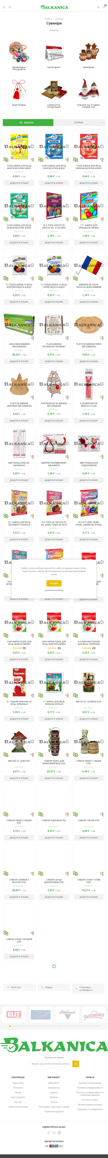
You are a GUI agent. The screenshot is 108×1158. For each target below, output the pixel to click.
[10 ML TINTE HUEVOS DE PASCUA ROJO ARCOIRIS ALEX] (89, 146)
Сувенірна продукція (54, 106)
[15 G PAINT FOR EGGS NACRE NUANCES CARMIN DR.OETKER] (19, 503)
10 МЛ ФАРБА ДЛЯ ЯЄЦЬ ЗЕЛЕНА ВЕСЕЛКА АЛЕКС (19, 226)
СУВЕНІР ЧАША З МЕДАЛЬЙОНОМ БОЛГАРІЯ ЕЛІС (89, 1001)
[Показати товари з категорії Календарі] (54, 51)
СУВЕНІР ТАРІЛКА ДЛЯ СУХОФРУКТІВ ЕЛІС (19, 999)
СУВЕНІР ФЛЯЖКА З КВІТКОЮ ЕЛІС (19, 881)
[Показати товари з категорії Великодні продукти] (19, 51)
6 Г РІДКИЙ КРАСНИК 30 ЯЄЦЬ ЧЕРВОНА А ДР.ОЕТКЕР (19, 704)
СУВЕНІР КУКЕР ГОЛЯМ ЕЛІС (88, 881)
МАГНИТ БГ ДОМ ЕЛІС (19, 761)
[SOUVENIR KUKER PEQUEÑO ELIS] (54, 920)
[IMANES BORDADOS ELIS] (89, 1098)
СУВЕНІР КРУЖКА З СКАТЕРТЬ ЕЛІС (54, 1059)
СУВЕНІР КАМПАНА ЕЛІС (54, 820)
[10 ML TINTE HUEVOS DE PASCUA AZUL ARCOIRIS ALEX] (54, 146)
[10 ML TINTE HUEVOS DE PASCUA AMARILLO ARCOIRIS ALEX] (19, 146)
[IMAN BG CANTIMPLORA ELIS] (89, 682)
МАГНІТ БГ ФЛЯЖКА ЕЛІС (89, 701)
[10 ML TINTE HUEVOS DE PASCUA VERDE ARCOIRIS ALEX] (19, 206)
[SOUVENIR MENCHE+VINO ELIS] (89, 920)
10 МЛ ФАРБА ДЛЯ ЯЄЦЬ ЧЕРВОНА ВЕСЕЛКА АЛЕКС (89, 167)
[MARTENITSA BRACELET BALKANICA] (19, 443)
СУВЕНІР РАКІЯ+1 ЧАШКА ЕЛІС (88, 762)
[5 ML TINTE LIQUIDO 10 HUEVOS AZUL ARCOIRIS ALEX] (54, 265)
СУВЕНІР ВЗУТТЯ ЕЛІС (54, 1117)
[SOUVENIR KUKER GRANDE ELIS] (89, 860)
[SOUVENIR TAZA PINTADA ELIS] (19, 1098)
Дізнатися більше (54, 590)
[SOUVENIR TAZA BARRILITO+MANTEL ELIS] (54, 979)
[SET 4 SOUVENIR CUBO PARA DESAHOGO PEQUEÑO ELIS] (54, 741)
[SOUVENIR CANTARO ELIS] (89, 801)
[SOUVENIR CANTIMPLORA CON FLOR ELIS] (19, 860)
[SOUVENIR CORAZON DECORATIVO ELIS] (54, 860)
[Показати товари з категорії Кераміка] (88, 51)
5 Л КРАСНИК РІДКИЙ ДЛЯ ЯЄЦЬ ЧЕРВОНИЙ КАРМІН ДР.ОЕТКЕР (89, 644)
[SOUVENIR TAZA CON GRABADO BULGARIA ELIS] (19, 1038)
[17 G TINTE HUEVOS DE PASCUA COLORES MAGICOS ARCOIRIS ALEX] (89, 206)
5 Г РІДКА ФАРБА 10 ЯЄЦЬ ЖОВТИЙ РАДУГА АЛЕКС (19, 285)
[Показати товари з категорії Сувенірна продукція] (54, 88)
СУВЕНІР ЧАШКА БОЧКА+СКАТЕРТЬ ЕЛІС (54, 999)
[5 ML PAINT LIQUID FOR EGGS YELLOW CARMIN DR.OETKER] (54, 622)
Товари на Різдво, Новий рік (89, 106)
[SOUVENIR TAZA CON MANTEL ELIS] (54, 1038)
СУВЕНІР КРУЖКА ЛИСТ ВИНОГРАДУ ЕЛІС (89, 1059)
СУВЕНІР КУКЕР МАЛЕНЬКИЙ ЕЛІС (54, 940)
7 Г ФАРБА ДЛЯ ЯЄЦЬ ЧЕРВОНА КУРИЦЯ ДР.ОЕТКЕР (54, 704)
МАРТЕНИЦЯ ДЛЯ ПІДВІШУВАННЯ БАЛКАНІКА (89, 465)
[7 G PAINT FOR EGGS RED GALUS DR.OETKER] (54, 682)
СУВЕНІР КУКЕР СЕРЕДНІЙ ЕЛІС (19, 940)
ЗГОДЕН (54, 583)
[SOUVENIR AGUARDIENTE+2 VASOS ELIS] (19, 801)
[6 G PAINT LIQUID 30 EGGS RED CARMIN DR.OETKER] (19, 682)
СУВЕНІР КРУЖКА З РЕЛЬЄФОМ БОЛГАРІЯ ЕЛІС (19, 1059)
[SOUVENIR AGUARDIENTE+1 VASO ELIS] (89, 741)
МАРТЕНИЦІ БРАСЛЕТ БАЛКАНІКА (19, 464)
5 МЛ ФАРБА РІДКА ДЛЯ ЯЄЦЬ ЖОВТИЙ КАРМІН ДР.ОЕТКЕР (54, 644)
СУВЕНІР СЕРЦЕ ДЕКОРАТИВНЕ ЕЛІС (54, 881)
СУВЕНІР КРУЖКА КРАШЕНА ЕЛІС (19, 1118)
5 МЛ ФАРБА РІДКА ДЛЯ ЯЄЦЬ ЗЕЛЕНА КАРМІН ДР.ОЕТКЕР (19, 644)
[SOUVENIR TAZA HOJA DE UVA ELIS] (89, 1038)
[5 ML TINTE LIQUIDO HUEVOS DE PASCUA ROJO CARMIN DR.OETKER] (89, 622)
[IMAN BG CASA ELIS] (19, 741)
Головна (48, 19)
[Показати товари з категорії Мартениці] (19, 88)
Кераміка (88, 67)
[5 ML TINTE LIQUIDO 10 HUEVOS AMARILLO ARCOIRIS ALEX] (19, 265)
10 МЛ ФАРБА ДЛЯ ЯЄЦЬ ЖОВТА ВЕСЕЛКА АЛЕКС (19, 167)
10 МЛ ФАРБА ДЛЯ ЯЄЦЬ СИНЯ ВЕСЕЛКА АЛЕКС (54, 167)
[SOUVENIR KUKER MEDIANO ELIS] (19, 920)
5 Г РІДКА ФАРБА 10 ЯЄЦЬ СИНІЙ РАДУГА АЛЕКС (54, 285)
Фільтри (28, 122)
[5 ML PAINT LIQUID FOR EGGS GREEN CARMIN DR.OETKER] (19, 622)
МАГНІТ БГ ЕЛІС (89, 1117)
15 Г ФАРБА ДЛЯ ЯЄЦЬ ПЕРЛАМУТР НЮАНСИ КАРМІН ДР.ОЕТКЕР (19, 525)
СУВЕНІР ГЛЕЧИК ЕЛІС (89, 820)
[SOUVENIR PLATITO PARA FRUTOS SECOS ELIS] (19, 979)
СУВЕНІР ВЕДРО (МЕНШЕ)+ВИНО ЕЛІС (88, 940)
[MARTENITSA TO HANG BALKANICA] (89, 443)
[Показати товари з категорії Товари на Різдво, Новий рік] (88, 88)
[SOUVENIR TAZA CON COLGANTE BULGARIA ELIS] (89, 979)
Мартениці (19, 105)
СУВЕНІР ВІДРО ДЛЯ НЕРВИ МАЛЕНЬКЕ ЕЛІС (54, 762)
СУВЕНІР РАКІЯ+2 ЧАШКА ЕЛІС (19, 821)
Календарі (54, 67)
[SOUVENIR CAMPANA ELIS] (54, 801)
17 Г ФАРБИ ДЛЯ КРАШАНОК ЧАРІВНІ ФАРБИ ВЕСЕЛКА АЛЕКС (89, 228)
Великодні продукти (19, 68)
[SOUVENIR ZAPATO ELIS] (54, 1098)
